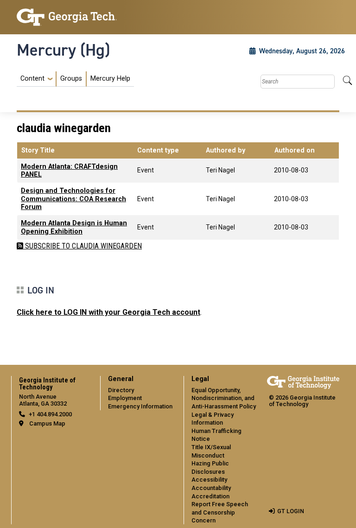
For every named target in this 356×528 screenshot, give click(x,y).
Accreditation (210, 496)
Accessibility (209, 479)
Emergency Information (140, 406)
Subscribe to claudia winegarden (82, 246)
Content (32, 79)
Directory (121, 390)
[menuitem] (75, 79)
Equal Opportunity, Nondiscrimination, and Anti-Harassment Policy (223, 398)
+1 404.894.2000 (50, 414)
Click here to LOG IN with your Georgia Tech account (108, 312)
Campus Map (47, 423)
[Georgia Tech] (67, 17)
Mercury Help (110, 79)
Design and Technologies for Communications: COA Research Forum (73, 199)
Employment (125, 397)
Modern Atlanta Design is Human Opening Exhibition (74, 227)
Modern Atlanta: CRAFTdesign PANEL (69, 170)
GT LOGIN (290, 511)
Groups (71, 79)
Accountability (211, 487)
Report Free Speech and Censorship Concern (219, 512)
